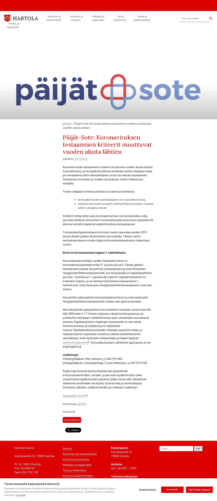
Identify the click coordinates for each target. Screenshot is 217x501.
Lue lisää (20, 495)
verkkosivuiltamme (75, 342)
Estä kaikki (172, 489)
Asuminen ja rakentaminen (53, 18)
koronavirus (72, 420)
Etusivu (67, 448)
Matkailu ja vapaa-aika (98, 18)
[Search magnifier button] (210, 18)
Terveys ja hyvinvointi (13, 25)
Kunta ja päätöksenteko (142, 18)
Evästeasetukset (147, 489)
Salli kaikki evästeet (199, 489)
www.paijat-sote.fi (74, 396)
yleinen (67, 124)
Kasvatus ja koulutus (76, 18)
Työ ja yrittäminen (120, 18)
